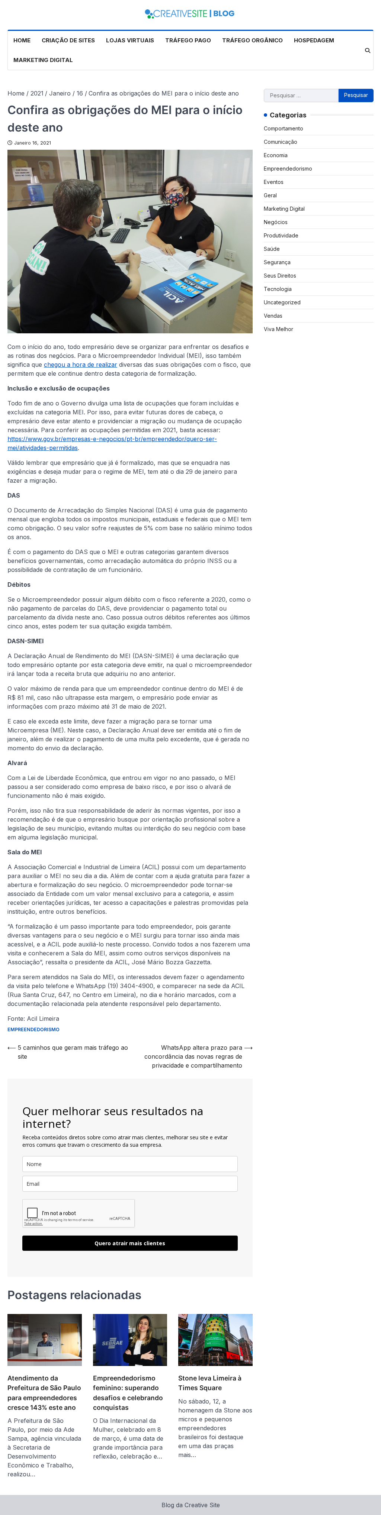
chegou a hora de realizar (80, 364)
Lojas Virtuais (130, 40)
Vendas (273, 316)
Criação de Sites (68, 40)
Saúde (272, 249)
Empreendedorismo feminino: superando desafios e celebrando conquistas (128, 1392)
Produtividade (281, 235)
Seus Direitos (280, 275)
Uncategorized (282, 302)
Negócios (276, 222)
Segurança (277, 262)
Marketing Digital (43, 60)
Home (22, 40)
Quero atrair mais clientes (130, 1243)
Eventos (274, 182)
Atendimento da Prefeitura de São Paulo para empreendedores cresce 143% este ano (44, 1392)
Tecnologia (278, 289)
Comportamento (283, 128)
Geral (270, 195)
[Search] (367, 50)
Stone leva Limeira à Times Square (209, 1383)
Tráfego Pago (188, 40)
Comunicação (280, 142)
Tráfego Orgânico (252, 40)
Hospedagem (314, 40)
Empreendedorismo (33, 1029)
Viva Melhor (278, 329)
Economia (276, 155)
